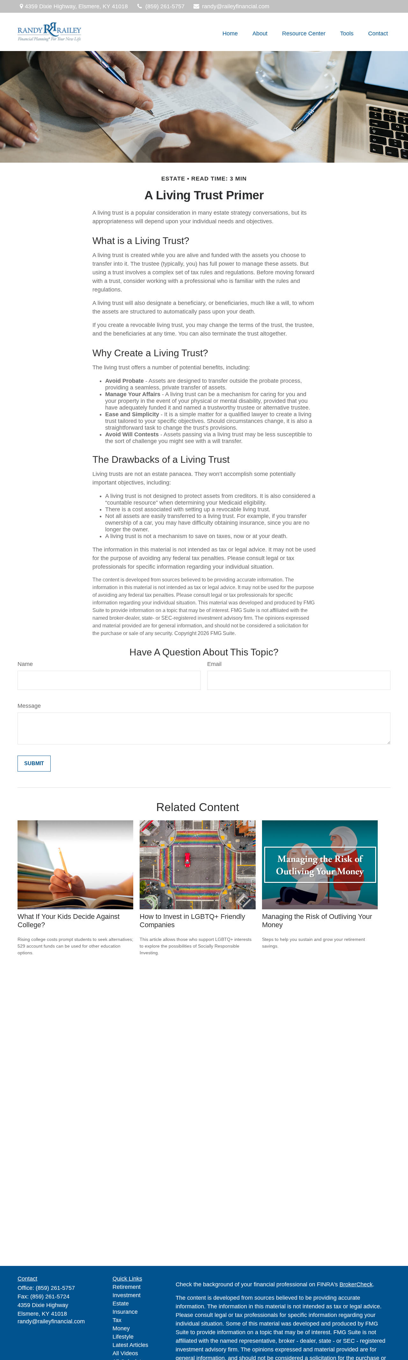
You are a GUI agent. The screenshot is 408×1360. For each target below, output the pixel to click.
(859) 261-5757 (165, 6)
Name (25, 664)
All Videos (125, 1353)
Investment (127, 1295)
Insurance (125, 1312)
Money (121, 1328)
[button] (230, 33)
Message (29, 706)
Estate (121, 1303)
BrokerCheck (356, 1284)
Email (214, 664)
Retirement (127, 1287)
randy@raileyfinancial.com (235, 6)
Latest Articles (130, 1345)
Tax (117, 1320)
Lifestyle (123, 1337)
